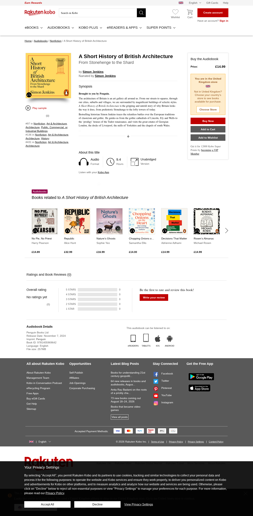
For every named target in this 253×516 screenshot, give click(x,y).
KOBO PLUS (89, 27)
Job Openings (77, 382)
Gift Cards (212, 2)
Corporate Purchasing (82, 388)
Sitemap (31, 408)
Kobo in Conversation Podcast (44, 382)
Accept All (47, 504)
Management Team (37, 377)
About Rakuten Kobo (38, 372)
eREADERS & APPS (123, 27)
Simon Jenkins (93, 71)
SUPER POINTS (159, 27)
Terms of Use (157, 442)
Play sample (39, 108)
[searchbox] (102, 12)
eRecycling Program (38, 388)
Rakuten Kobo (40, 12)
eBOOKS (32, 27)
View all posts (120, 417)
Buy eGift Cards (35, 398)
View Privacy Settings (138, 504)
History (45, 138)
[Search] (141, 12)
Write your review (154, 297)
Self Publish (76, 372)
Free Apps (32, 393)
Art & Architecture (56, 123)
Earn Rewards (33, 2)
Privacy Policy (176, 442)
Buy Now (208, 121)
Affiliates (74, 377)
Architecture (33, 127)
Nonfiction (39, 123)
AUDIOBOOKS (59, 27)
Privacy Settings (196, 442)
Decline (97, 504)
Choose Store (208, 109)
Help (225, 2)
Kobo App (103, 172)
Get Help (31, 403)
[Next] (226, 230)
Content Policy (216, 442)
